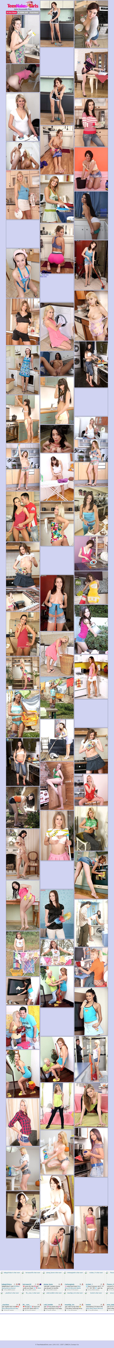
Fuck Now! (34, 12)
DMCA (67, 1344)
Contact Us (75, 1344)
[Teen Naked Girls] (23, 4)
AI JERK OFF (23, 12)
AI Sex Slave (11, 12)
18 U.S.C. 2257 (58, 1344)
